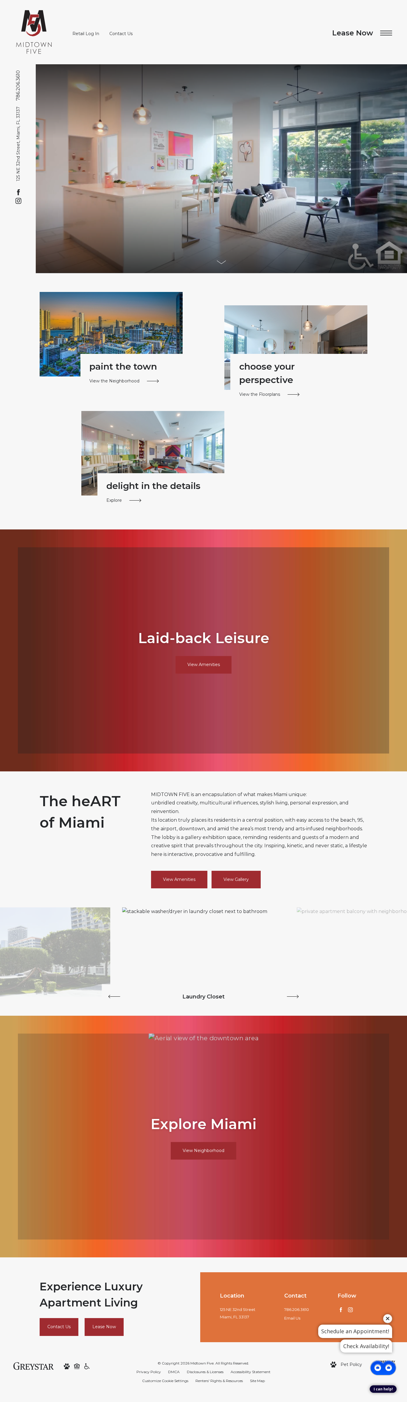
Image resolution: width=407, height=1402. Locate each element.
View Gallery (236, 879)
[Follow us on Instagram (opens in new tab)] (18, 200)
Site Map (257, 1380)
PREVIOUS (114, 996)
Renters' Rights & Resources (219, 1380)
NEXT (292, 996)
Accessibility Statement (251, 1372)
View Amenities (179, 879)
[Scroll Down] (221, 262)
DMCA (174, 1372)
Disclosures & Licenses (205, 1372)
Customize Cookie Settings (165, 1380)
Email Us (292, 1318)
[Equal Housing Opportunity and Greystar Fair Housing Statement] (77, 1366)
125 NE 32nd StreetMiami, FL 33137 (237, 1313)
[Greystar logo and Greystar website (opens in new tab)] (33, 1365)
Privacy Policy (148, 1372)
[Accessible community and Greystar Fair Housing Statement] (87, 1366)
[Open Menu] (386, 33)
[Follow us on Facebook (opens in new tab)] (18, 192)
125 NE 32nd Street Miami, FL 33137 (18, 144)
